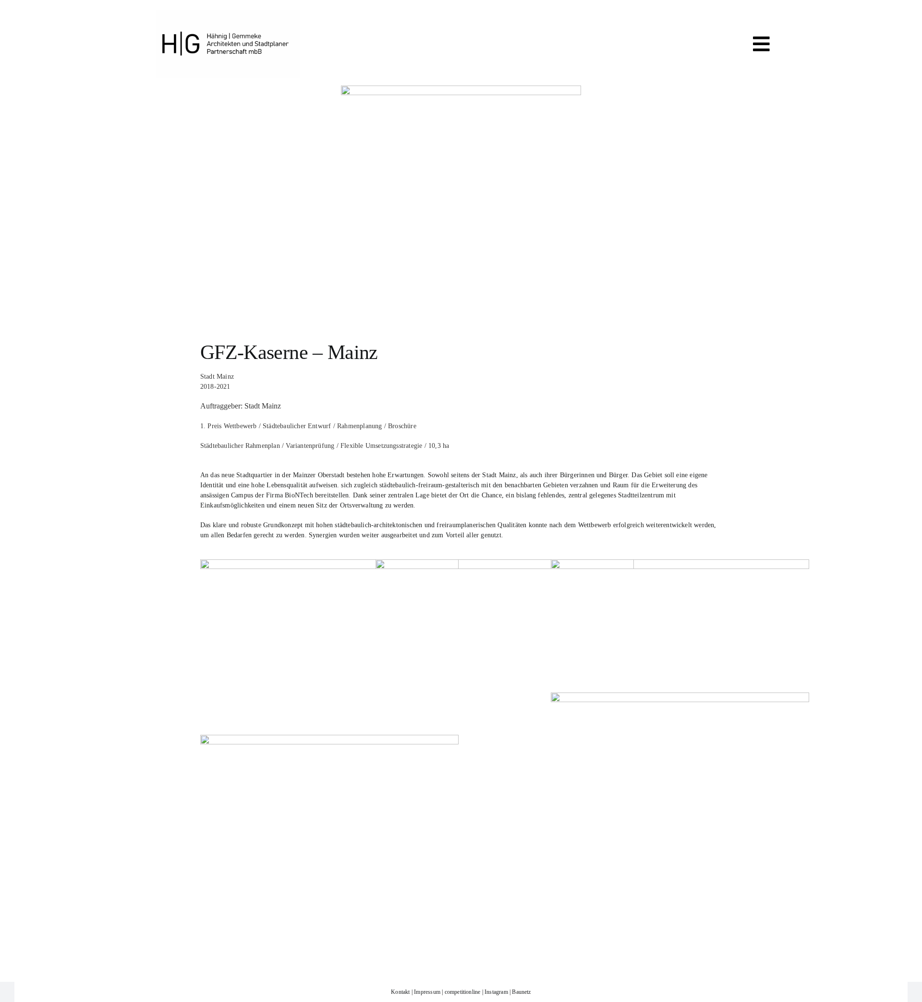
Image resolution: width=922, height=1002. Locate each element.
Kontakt (400, 992)
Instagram (496, 992)
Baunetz (521, 992)
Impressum (427, 992)
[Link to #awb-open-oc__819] (761, 44)
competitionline (463, 992)
